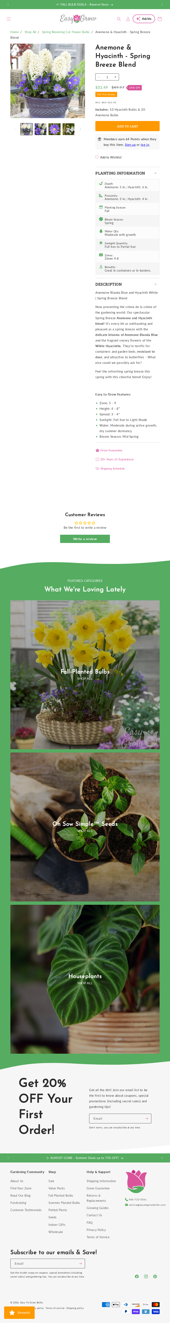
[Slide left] (14, 129)
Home (14, 32)
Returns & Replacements (96, 1198)
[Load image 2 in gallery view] (41, 129)
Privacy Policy (96, 1230)
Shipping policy (75, 1308)
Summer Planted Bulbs (64, 1202)
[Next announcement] (161, 4)
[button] (8, 19)
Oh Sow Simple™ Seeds (85, 824)
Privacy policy (36, 1308)
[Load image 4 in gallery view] (69, 129)
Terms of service (55, 1308)
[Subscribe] (146, 1118)
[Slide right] (80, 129)
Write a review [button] (85, 539)
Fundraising (18, 1202)
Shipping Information (101, 1181)
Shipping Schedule (112, 468)
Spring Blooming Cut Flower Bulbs (66, 32)
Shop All (30, 32)
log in (145, 144)
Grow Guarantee (111, 450)
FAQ (90, 1222)
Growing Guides (98, 1208)
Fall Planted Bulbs (61, 1195)
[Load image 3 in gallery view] (55, 129)
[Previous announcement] (8, 4)
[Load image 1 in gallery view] (27, 129)
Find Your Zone (20, 1188)
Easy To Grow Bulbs (31, 1302)
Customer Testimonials (26, 1210)
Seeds (53, 1217)
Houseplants (85, 976)
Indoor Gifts (57, 1224)
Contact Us (94, 1215)
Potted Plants (58, 1210)
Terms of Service (98, 1237)
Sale (51, 1181)
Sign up (130, 144)
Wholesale (56, 1232)
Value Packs (57, 1188)
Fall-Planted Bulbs (85, 672)
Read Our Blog (20, 1195)
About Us (16, 1181)
